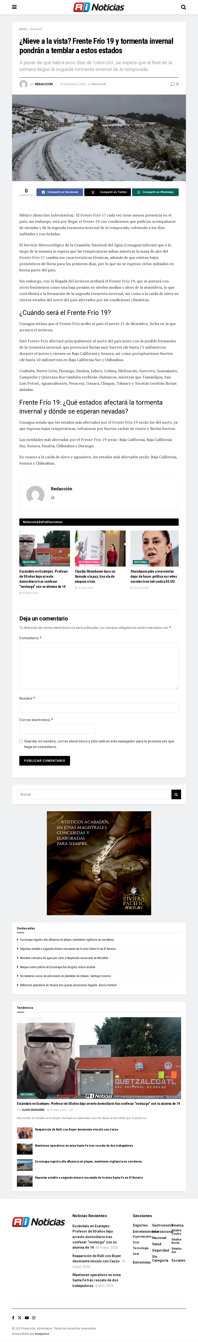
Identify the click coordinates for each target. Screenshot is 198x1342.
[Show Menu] (14, 7)
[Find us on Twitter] (19, 1318)
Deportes (140, 1225)
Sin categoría (160, 1258)
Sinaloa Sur (176, 1250)
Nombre (27, 698)
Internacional (89, 562)
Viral (136, 1254)
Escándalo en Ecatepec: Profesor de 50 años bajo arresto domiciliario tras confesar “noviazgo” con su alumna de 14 (98, 1104)
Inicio (23, 29)
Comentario (30, 638)
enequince (42, 1334)
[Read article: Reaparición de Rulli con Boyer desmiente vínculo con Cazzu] (25, 1132)
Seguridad (160, 1250)
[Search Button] (183, 7)
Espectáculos (142, 1236)
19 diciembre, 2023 (73, 84)
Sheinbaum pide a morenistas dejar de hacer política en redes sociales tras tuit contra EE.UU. (153, 576)
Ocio (136, 1242)
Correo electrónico (36, 719)
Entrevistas (142, 1262)
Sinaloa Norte (176, 1241)
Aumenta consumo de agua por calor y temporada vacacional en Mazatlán (64, 958)
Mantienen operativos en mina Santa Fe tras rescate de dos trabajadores (84, 1145)
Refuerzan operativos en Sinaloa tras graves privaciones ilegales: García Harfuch (68, 985)
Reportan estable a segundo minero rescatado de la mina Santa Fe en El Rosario (68, 949)
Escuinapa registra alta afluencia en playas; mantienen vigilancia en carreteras (67, 939)
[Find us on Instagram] (33, 1318)
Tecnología (140, 1248)
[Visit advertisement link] (99, 863)
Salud (156, 1244)
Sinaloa (177, 1225)
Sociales (178, 1260)
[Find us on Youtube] (27, 1318)
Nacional (36, 29)
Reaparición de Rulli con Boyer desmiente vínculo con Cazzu (76, 1129)
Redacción (44, 84)
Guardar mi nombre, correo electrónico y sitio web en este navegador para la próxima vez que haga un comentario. (99, 743)
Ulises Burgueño (33, 1110)
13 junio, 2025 (85, 588)
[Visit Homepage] (99, 7)
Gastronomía (162, 1225)
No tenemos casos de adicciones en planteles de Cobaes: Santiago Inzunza (65, 976)
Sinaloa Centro (176, 1232)
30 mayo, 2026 (29, 593)
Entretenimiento (146, 1231)
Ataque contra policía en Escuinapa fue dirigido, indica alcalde (57, 967)
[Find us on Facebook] (13, 1318)
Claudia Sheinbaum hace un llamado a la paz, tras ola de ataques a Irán (95, 576)
